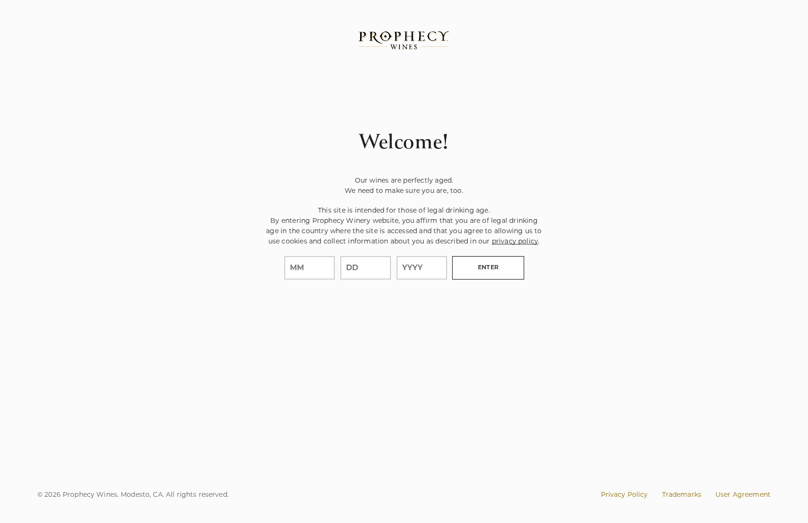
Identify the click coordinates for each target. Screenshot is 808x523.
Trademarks (681, 494)
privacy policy (515, 241)
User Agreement (743, 494)
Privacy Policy (624, 494)
